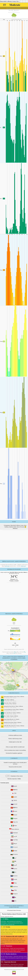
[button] (13, 671)
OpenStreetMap (20, 689)
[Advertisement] (14, 545)
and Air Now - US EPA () (18, 566)
